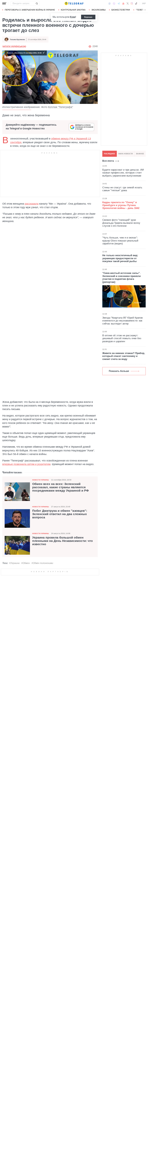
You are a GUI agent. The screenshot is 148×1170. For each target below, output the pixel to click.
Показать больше (119, 371)
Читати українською (14, 46)
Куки (72, 17)
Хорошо (88, 17)
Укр (144, 3)
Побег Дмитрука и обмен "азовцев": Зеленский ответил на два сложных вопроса (59, 514)
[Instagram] (132, 3)
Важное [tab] (140, 154)
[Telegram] (118, 3)
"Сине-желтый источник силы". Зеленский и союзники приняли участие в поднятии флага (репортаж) (121, 277)
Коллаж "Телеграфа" (60, 107)
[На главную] (74, 3)
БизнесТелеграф (120, 10)
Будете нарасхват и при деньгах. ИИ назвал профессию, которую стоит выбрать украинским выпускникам (123, 172)
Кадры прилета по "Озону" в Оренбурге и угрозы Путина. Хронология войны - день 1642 (120, 205)
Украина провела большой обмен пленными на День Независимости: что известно (62, 541)
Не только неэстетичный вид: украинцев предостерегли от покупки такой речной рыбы (120, 258)
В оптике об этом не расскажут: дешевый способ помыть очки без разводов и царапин (121, 338)
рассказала (31, 203)
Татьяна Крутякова (17, 39)
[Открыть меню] (4, 3)
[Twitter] (128, 3)
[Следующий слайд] (145, 10)
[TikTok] (136, 3)
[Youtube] (123, 3)
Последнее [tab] (109, 154)
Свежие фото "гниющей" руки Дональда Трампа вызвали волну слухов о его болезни (121, 223)
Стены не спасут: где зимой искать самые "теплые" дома (122, 189)
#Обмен (25, 563)
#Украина (14, 563)
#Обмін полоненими (42, 563)
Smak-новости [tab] (125, 154)
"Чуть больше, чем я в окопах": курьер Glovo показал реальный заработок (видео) (120, 240)
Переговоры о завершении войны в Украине (30, 10)
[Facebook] (109, 3)
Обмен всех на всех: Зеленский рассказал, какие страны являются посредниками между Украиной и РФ (60, 487)
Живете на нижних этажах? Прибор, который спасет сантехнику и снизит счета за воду (123, 356)
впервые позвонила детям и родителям (26, 464)
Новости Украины (40, 480)
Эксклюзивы (98, 10)
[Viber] (114, 3)
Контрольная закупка (73, 10)
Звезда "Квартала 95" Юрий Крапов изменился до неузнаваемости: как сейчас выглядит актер (122, 320)
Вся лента (108, 161)
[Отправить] (37, 3)
